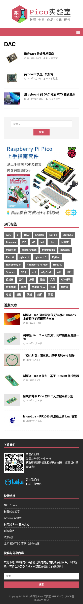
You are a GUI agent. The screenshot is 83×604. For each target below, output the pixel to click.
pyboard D (41, 257)
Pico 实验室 (52, 58)
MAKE (65, 242)
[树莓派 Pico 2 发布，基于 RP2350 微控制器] (12, 384)
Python (56, 257)
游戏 (52, 287)
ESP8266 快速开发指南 (39, 53)
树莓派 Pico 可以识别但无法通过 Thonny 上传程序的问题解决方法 (49, 316)
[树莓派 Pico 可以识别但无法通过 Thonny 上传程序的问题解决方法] (12, 323)
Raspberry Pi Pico (37, 264)
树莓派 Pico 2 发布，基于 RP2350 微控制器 (51, 376)
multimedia (48, 249)
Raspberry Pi (13, 264)
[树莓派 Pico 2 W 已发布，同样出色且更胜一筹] (12, 343)
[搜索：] (41, 123)
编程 (19, 294)
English (39, 235)
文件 (52, 279)
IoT (33, 242)
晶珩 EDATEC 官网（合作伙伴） (23, 543)
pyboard (24, 257)
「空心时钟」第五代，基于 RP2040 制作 (49, 355)
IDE (24, 242)
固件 (21, 279)
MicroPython (29, 249)
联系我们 (9, 537)
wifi (59, 272)
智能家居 (11, 287)
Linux (53, 242)
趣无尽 (38, 483)
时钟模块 (66, 279)
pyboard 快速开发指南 (38, 74)
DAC (27, 235)
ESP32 (53, 235)
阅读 (50, 294)
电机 (8, 294)
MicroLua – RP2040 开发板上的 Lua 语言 (50, 416)
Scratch (10, 272)
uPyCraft (46, 272)
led (42, 242)
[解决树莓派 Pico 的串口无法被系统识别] (12, 404)
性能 (42, 279)
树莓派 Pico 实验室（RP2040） (47, 596)
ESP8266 (68, 235)
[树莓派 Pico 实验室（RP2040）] (41, 22)
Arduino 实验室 (13, 518)
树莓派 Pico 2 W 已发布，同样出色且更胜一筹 (51, 337)
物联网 (64, 287)
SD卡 (24, 272)
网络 (29, 294)
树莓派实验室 (12, 511)
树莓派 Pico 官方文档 (16, 524)
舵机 (39, 294)
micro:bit (11, 249)
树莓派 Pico (38, 287)
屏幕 (31, 279)
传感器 (9, 279)
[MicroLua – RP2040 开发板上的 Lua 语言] (12, 424)
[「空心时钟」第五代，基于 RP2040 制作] (12, 363)
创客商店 (9, 530)
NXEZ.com (10, 505)
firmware (11, 242)
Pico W (10, 257)
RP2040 (57, 264)
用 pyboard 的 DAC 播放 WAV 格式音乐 (49, 94)
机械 (23, 287)
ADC (8, 235)
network (65, 249)
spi (34, 272)
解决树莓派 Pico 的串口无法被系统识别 (48, 396)
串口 (69, 272)
